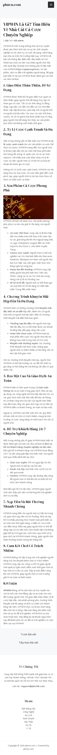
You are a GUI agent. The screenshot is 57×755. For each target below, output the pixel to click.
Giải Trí (8, 40)
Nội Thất (28, 721)
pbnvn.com (12, 4)
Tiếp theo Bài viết (28, 642)
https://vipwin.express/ (27, 69)
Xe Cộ (28, 725)
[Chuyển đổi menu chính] (51, 5)
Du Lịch (28, 715)
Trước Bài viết (28, 634)
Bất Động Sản (28, 708)
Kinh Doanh (28, 718)
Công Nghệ (28, 711)
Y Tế (28, 728)
